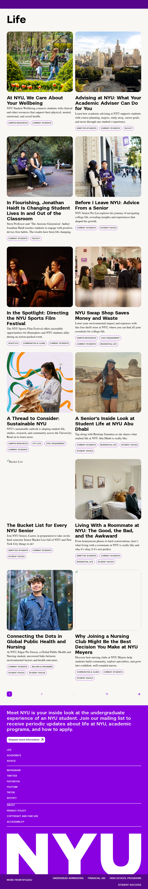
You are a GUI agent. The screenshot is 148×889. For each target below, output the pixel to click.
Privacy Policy (16, 810)
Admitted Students (86, 128)
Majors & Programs (42, 667)
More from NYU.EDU (19, 879)
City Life (36, 443)
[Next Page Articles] (139, 694)
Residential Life (108, 344)
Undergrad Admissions (68, 878)
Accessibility (15, 821)
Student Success (129, 885)
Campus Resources (18, 123)
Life (9, 749)
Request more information (24, 739)
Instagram (14, 770)
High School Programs (125, 878)
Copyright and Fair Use (22, 816)
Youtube (12, 786)
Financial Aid (96, 878)
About (11, 805)
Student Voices (108, 228)
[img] (40, 62)
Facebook (13, 781)
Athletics (13, 343)
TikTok (11, 792)
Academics (14, 755)
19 (107, 693)
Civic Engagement (110, 338)
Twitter (12, 775)
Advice (11, 760)
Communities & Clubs (34, 343)
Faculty (128, 128)
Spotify (12, 798)
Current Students (41, 123)
